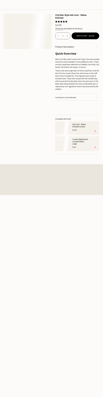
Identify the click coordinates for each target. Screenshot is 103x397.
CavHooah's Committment (65, 97)
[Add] (95, 131)
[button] (7, 5)
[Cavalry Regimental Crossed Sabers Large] (62, 143)
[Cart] (98, 5)
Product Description (64, 46)
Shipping (59, 28)
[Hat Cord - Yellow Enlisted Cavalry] (62, 128)
